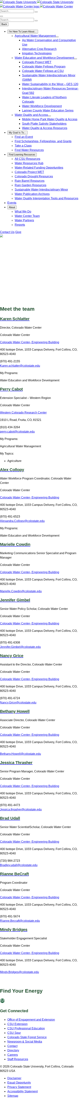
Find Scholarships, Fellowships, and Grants (43, 141)
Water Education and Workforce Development (44, 57)
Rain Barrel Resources (29, 180)
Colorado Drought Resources (34, 176)
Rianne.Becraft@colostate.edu (20, 920)
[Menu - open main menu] (1, 16)
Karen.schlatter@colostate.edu (20, 365)
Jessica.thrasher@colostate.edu (21, 809)
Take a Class (23, 145)
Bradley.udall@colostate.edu (18, 865)
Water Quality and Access (31, 114)
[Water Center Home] (20, 6)
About (12, 207)
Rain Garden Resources (30, 185)
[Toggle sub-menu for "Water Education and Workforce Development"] (75, 58)
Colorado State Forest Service (27, 1037)
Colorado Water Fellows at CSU (43, 70)
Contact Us (7, 232)
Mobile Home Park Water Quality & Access (49, 119)
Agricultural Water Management (35, 35)
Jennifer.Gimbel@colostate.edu (20, 646)
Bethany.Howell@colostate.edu (20, 753)
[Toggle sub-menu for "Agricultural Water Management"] (57, 36)
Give (18, 232)
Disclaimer (14, 1078)
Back (4, 24)
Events (11, 202)
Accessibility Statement (22, 1091)
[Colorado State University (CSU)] (18, 2)
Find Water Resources (29, 150)
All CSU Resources (27, 158)
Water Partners (24, 220)
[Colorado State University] (9, 1002)
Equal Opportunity (19, 1082)
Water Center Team (27, 215)
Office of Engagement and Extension (31, 1019)
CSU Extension (17, 1024)
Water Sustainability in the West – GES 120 (50, 84)
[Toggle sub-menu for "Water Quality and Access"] (49, 115)
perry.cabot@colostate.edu (17, 431)
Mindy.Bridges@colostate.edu (19, 972)
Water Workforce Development (42, 106)
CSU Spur (14, 1032)
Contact (12, 1046)
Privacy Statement (19, 1087)
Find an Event (24, 136)
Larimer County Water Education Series (47, 110)
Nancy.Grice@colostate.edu (18, 702)
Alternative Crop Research (39, 49)
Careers (12, 1054)
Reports (20, 224)
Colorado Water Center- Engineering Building (29, 342)
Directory (13, 1050)
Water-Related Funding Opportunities (39, 167)
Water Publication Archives (32, 194)
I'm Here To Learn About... (23, 31)
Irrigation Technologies (37, 53)
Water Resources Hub (29, 163)
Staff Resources (17, 1059)
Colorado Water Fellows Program (43, 66)
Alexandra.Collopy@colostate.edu (22, 520)
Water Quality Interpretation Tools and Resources (46, 198)
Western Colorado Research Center (23, 412)
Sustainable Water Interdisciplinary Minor (41, 189)
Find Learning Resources (22, 154)
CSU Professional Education (26, 1028)
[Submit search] (36, 11)
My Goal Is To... (17, 132)
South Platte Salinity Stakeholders (44, 123)
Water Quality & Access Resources (44, 128)
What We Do (23, 211)
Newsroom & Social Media (24, 1041)
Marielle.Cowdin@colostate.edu (21, 591)
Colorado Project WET (36, 62)
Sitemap (12, 1095)
